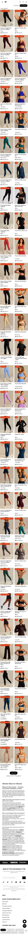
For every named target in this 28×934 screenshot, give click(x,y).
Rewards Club (5, 917)
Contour (4, 849)
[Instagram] (3, 882)
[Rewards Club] (24, 926)
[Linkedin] (24, 882)
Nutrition (16, 5)
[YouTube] (16, 882)
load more (13, 773)
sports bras (12, 808)
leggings (20, 806)
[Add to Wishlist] (12, 23)
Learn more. (14, 890)
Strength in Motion (7, 906)
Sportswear (23, 5)
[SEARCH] (20, 2)
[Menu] (2, 2)
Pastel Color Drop (6, 913)
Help (4, 895)
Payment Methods (9, 925)
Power (22, 829)
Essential (4, 839)
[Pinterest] (20, 882)
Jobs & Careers (6, 919)
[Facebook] (12, 882)
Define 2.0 (19, 832)
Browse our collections (8, 853)
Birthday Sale (5, 915)
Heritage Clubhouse (7, 910)
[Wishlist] (23, 1)
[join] (24, 877)
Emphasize (18, 835)
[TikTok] (7, 882)
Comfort (4, 846)
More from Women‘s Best (11, 899)
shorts (8, 809)
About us (4, 922)
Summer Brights (6, 908)
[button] (3, 930)
